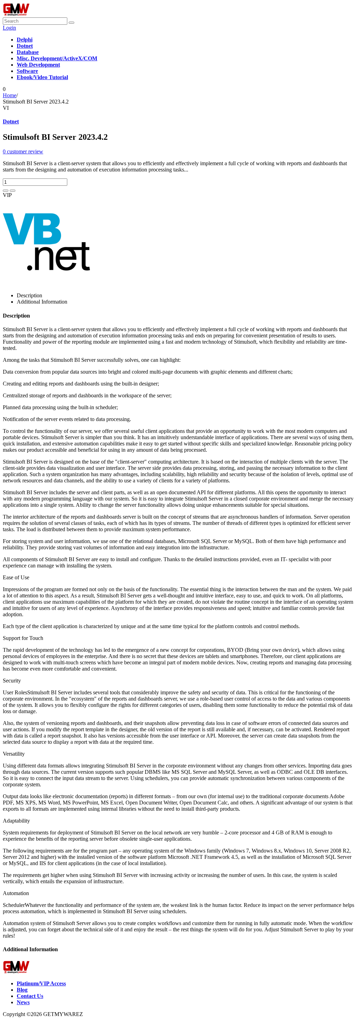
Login (9, 28)
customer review (23, 151)
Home (9, 95)
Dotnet (11, 121)
